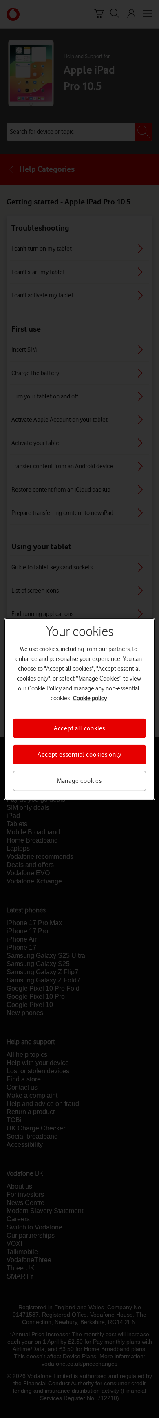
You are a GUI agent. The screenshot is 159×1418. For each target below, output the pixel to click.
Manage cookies (79, 780)
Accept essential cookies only (79, 754)
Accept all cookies (79, 728)
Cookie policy (90, 697)
